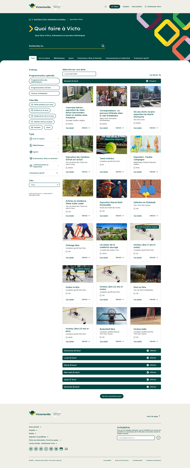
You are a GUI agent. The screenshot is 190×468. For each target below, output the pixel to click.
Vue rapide (70, 128)
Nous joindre (34, 427)
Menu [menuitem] (116, 7)
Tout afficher (153, 75)
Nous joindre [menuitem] (137, 7)
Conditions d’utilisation (153, 460)
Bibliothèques (59, 58)
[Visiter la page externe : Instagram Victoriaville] (46, 449)
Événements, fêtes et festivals (90, 58)
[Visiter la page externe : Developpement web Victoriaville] (66, 449)
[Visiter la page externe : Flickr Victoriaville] (61, 449)
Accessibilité (107, 460)
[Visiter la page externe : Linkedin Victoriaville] (51, 449)
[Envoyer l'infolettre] (158, 438)
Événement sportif (141, 58)
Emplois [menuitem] (126, 7)
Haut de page (152, 416)
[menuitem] (45, 6)
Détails (84, 128)
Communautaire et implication (118, 58)
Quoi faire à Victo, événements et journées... (50, 19)
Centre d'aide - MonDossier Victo (42, 443)
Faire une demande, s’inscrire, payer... (44, 440)
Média (31, 434)
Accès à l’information (122, 460)
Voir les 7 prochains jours (111, 396)
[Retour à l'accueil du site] (30, 19)
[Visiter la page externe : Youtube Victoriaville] (56, 449)
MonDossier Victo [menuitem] (154, 7)
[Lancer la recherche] (103, 46)
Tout (33, 58)
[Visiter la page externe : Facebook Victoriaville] (31, 449)
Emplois (32, 430)
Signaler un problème (37, 437)
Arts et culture (44, 58)
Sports (71, 58)
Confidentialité (137, 460)
